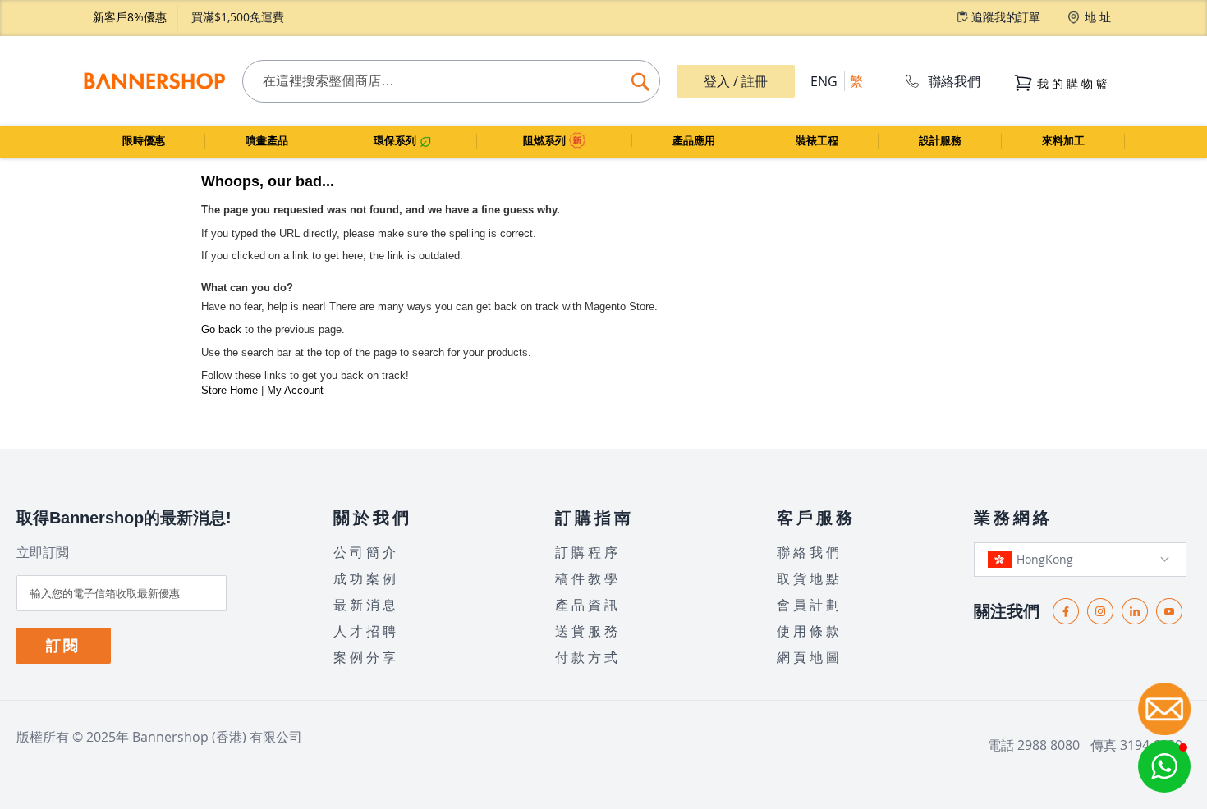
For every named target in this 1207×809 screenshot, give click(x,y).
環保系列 (397, 141)
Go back (221, 329)
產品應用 (693, 141)
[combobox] (451, 81)
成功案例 (366, 578)
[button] (1164, 766)
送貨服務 (588, 631)
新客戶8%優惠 (130, 17)
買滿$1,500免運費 (237, 17)
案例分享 (366, 657)
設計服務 (940, 141)
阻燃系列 (546, 141)
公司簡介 (366, 552)
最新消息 (366, 605)
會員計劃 (809, 605)
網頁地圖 (809, 657)
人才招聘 (366, 631)
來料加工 (1063, 141)
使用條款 (809, 631)
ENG (824, 81)
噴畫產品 (267, 141)
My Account (295, 390)
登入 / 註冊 (736, 81)
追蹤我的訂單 (1005, 17)
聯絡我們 (954, 81)
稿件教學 (588, 578)
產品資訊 (588, 605)
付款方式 (588, 657)
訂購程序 (588, 552)
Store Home (229, 390)
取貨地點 (809, 578)
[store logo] (154, 81)
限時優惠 (143, 141)
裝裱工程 (817, 141)
